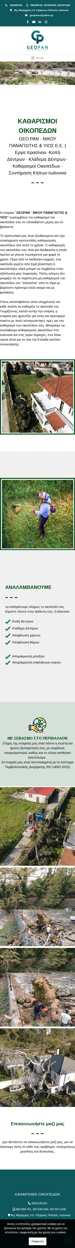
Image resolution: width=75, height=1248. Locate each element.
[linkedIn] (39, 21)
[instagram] (45, 21)
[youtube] (33, 21)
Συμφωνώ (37, 1241)
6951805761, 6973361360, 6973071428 (50, 5)
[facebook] (27, 21)
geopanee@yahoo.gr (41, 15)
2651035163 (16, 5)
